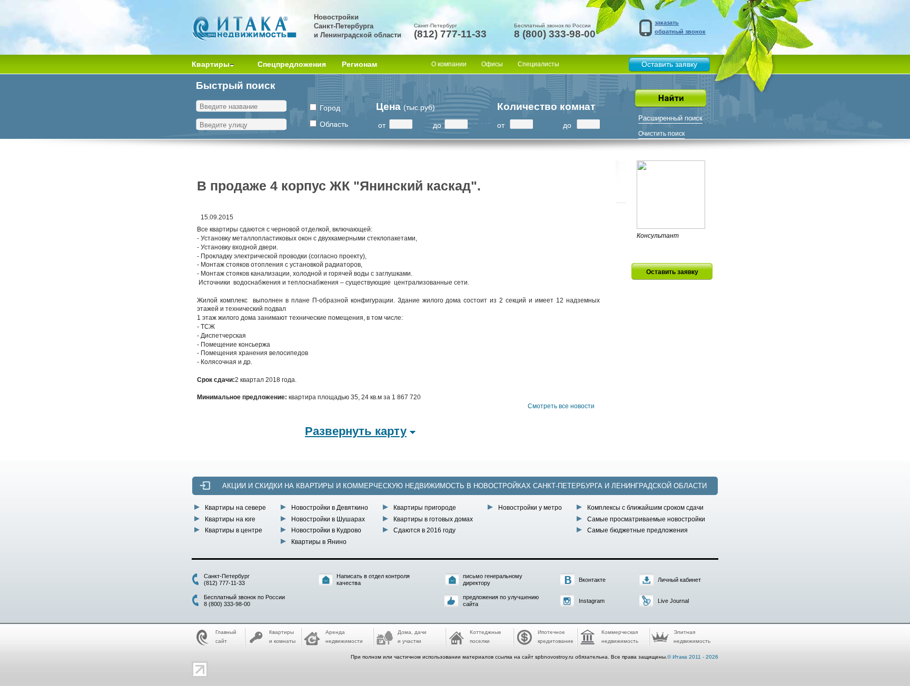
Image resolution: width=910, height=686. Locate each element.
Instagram (592, 601)
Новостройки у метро (530, 507)
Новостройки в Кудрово (326, 530)
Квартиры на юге (230, 519)
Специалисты (538, 64)
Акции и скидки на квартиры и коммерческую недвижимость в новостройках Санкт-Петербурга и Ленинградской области (464, 486)
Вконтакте (592, 580)
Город (330, 108)
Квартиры (211, 64)
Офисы (492, 64)
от (381, 125)
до (437, 125)
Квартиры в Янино (319, 542)
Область (334, 124)
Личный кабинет (679, 580)
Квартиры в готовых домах (433, 519)
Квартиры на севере (235, 507)
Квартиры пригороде (424, 507)
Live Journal (673, 601)
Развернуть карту (356, 431)
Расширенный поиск (670, 118)
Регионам (359, 64)
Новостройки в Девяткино (329, 507)
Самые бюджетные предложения (637, 530)
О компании (449, 64)
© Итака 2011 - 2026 (692, 657)
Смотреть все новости (561, 406)
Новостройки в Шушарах (328, 519)
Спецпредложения (292, 64)
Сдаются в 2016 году (424, 530)
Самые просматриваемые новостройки (646, 519)
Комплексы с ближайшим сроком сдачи (645, 507)
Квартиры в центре (233, 530)
